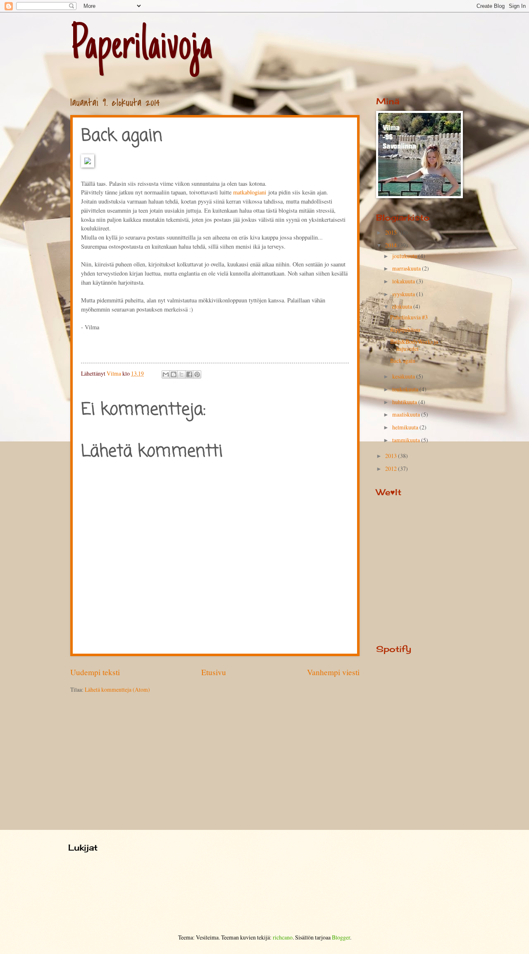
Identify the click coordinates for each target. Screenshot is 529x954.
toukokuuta (405, 389)
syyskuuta (404, 294)
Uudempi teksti (95, 672)
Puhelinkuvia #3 (409, 317)
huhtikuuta (405, 402)
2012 (391, 468)
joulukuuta (405, 256)
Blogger (341, 937)
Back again (402, 360)
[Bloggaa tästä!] (173, 374)
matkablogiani (248, 192)
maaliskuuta (406, 414)
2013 (391, 456)
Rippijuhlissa (405, 329)
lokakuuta (404, 281)
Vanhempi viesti (333, 672)
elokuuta (402, 306)
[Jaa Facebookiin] (189, 374)
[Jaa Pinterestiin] (197, 374)
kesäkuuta (404, 376)
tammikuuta (406, 440)
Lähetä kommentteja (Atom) (117, 689)
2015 (391, 232)
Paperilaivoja (141, 47)
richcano (283, 937)
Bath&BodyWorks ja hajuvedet (414, 345)
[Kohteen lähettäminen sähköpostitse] (166, 374)
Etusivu (213, 672)
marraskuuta (407, 268)
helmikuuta (405, 427)
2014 (391, 245)
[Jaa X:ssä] (181, 374)
